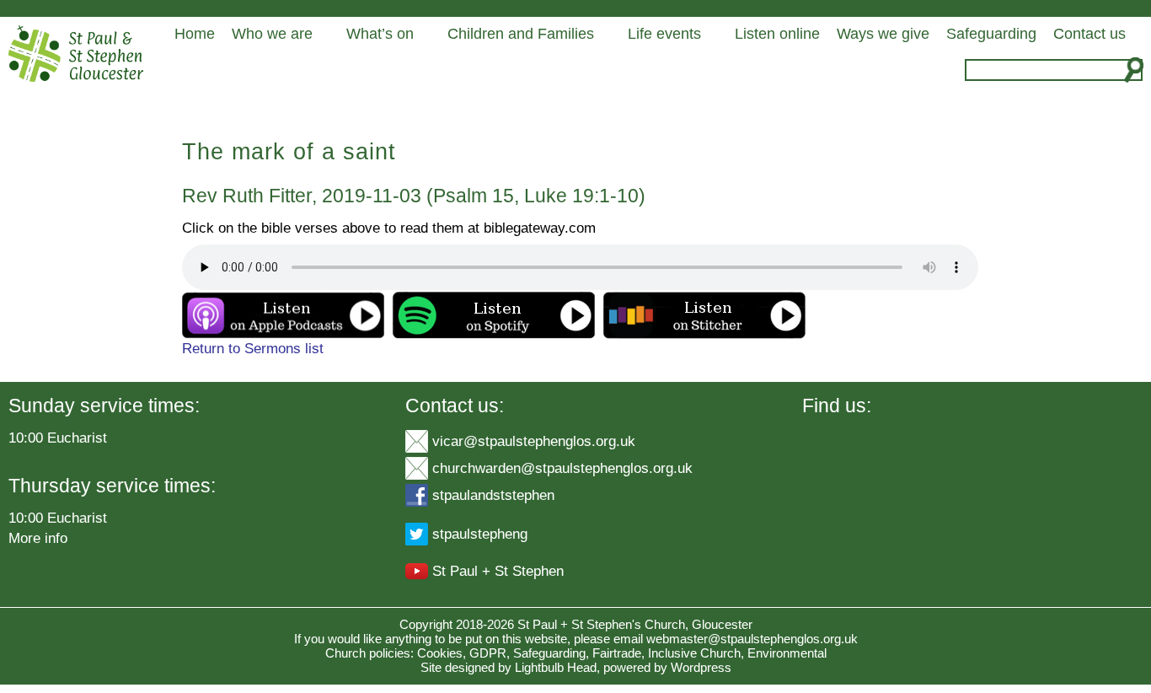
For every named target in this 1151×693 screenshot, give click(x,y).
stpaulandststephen (493, 494)
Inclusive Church (694, 653)
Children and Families (520, 33)
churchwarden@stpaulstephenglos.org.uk (562, 467)
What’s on (380, 33)
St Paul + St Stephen (498, 570)
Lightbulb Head (556, 667)
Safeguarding (991, 33)
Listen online (777, 33)
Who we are (272, 33)
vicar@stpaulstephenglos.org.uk (533, 440)
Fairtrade (616, 653)
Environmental (787, 653)
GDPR (487, 653)
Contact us (1089, 33)
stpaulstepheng (479, 533)
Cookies (440, 653)
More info (37, 537)
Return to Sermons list (253, 348)
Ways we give (883, 33)
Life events (664, 33)
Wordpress (701, 667)
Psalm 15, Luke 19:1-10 (536, 196)
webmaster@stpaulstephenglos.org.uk (752, 638)
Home (194, 33)
